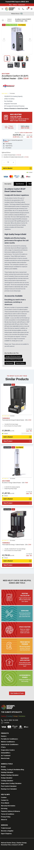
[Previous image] (4, 39)
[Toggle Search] (19, 9)
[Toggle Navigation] (2, 9)
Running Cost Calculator (9, 789)
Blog (10, 4)
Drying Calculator (6, 778)
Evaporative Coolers (8, 750)
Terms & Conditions (7, 814)
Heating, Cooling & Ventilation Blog (12, 769)
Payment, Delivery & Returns (10, 811)
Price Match (5, 803)
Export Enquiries (6, 833)
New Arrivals (5, 758)
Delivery (15, 4)
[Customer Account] (31, 9)
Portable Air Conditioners (9, 739)
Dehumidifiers (5, 753)
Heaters (3, 736)
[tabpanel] (17, 276)
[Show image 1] (7, 58)
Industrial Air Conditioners (9, 744)
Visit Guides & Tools (17, 693)
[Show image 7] (24, 65)
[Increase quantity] (13, 162)
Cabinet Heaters (9, 20)
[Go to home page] (3, 20)
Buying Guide (21, 4)
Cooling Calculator (7, 780)
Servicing (4, 808)
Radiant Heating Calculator (10, 775)
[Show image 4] (27, 58)
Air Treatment (5, 755)
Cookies (4, 797)
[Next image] (30, 39)
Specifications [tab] (20, 184)
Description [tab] (8, 184)
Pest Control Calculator (9, 786)
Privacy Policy (5, 817)
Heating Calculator (7, 772)
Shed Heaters (9, 363)
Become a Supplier (7, 831)
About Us (4, 819)
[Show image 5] (10, 65)
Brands (3, 767)
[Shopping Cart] (27, 9)
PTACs (3, 747)
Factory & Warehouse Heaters (14, 360)
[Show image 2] (14, 58)
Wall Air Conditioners (8, 742)
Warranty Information (8, 806)
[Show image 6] (17, 65)
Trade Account (6, 828)
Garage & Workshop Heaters (13, 356)
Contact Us (4, 800)
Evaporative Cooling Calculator (11, 783)
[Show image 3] (20, 58)
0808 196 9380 (25, 128)
